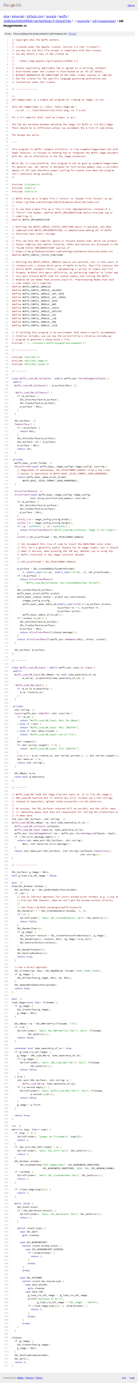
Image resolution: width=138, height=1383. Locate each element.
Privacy (29, 1377)
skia (6, 16)
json (132, 1377)
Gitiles (20, 1377)
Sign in (131, 5)
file (72, 33)
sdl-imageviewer (104, 21)
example (83, 21)
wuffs (63, 16)
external (18, 16)
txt (124, 1377)
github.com (35, 16)
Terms (38, 1377)
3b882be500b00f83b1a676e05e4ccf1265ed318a (37, 21)
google (51, 16)
